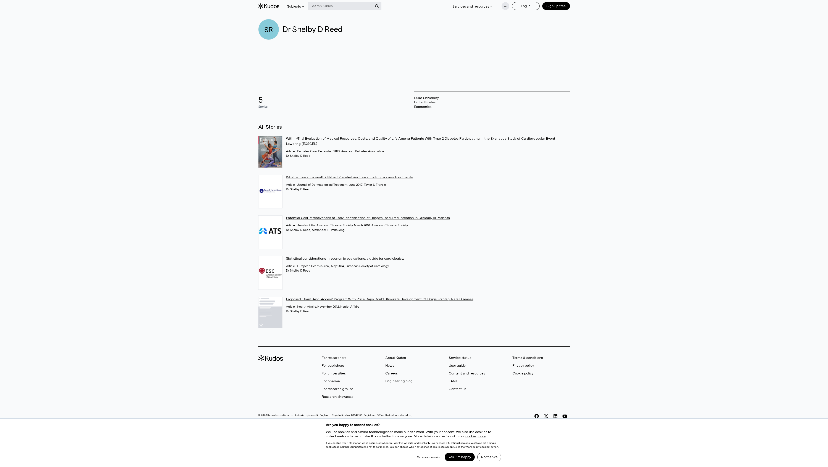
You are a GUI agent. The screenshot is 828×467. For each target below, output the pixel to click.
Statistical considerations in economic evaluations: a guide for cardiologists (345, 258)
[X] (546, 416)
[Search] (377, 6)
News (389, 365)
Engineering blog (399, 381)
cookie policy (475, 436)
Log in (526, 6)
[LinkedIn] (555, 416)
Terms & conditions (527, 358)
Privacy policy (523, 365)
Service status (460, 358)
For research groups (337, 389)
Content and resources (467, 373)
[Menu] (505, 6)
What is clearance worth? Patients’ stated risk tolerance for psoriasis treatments (349, 177)
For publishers (333, 365)
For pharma (331, 381)
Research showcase (337, 397)
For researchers (334, 358)
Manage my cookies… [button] (429, 457)
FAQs (453, 381)
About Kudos (395, 358)
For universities (334, 373)
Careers (391, 373)
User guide (457, 365)
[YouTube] (564, 416)
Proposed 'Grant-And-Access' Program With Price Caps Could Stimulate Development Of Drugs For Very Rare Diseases (379, 299)
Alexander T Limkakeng (328, 230)
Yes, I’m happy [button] (459, 457)
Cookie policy (522, 373)
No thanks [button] (489, 457)
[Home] (268, 6)
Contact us (457, 389)
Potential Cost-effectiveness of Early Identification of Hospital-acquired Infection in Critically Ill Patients (368, 218)
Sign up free (556, 6)
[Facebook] (536, 416)
